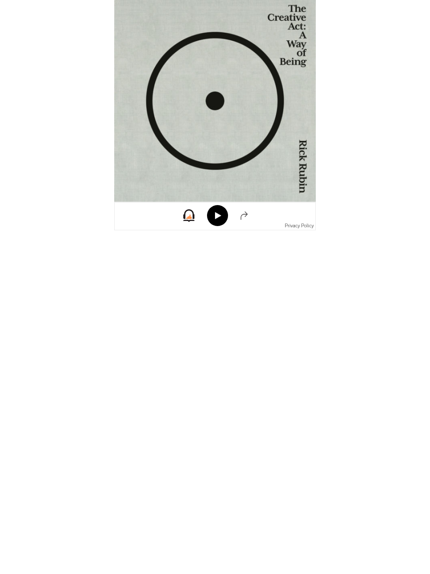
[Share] (244, 215)
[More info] (188, 219)
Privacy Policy (299, 226)
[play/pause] (217, 215)
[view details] (215, 101)
